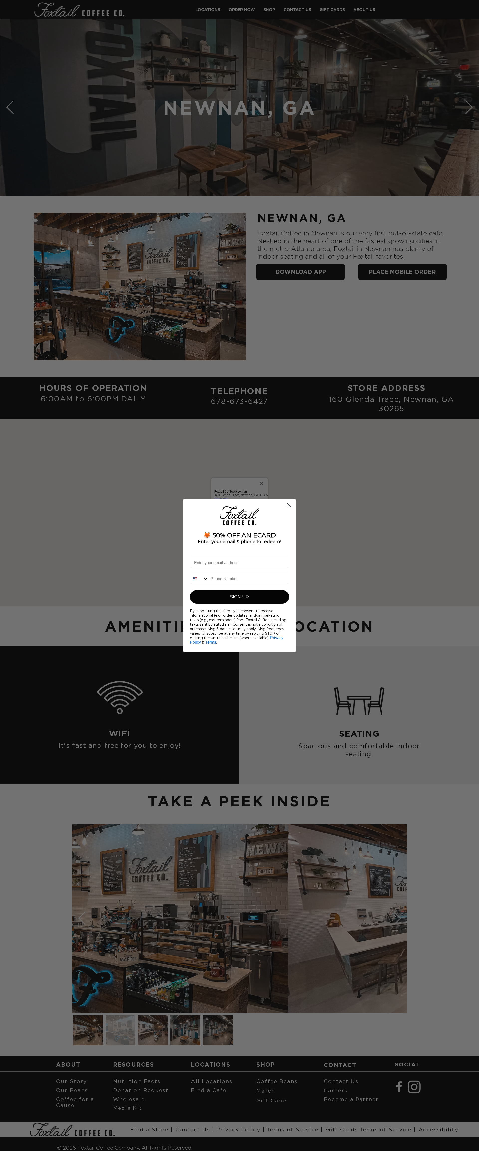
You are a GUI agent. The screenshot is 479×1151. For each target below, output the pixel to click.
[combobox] (199, 579)
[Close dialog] (289, 505)
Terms (210, 642)
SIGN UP (239, 597)
